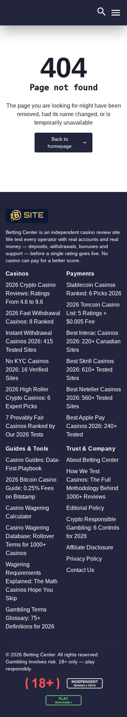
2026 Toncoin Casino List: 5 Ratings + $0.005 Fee (93, 313)
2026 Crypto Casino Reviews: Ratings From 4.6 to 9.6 (31, 293)
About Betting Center (92, 460)
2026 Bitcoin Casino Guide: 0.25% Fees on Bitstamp (31, 488)
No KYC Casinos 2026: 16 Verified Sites (27, 369)
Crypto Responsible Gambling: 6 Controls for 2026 (92, 527)
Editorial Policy (85, 508)
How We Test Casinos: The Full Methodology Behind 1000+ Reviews (92, 484)
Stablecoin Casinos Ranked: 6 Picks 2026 (93, 289)
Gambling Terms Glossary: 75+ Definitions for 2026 (30, 618)
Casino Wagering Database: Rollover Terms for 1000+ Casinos (30, 540)
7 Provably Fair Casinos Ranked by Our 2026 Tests (30, 426)
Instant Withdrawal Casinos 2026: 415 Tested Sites (29, 341)
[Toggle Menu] (115, 12)
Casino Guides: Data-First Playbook (33, 464)
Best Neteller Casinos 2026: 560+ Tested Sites (93, 397)
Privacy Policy (84, 559)
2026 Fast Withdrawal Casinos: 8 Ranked (33, 317)
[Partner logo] (42, 683)
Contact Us (80, 570)
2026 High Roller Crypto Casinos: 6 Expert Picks (28, 397)
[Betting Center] (63, 216)
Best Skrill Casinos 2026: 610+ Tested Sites (90, 369)
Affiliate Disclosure (89, 547)
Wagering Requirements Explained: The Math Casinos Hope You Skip (32, 581)
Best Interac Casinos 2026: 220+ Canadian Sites (93, 341)
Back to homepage (60, 142)
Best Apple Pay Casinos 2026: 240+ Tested (91, 426)
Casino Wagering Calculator (27, 512)
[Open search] (101, 13)
